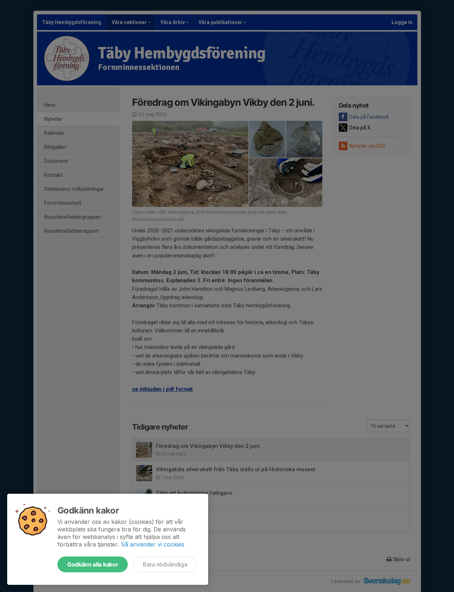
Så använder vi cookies (152, 544)
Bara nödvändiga (165, 564)
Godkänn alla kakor (92, 564)
